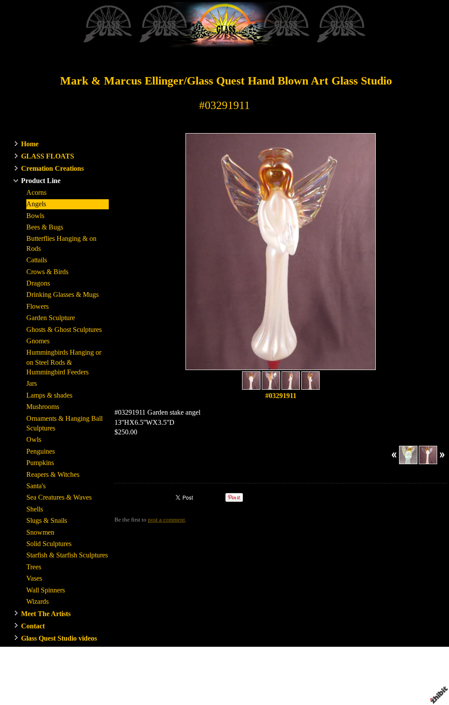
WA (291, 675)
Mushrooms (42, 406)
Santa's (36, 486)
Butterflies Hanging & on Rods (61, 243)
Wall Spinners (45, 590)
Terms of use (320, 683)
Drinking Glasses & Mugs (62, 294)
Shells (34, 509)
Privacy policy (357, 683)
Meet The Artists (46, 613)
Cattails (36, 260)
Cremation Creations (52, 168)
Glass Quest (242, 675)
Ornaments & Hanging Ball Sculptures (64, 423)
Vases (34, 578)
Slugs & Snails (46, 520)
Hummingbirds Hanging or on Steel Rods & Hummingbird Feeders (63, 362)
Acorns (36, 192)
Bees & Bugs (44, 227)
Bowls (35, 215)
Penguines (40, 451)
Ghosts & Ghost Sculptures (64, 329)
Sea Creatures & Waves (59, 497)
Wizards (37, 601)
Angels (36, 204)
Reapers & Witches (52, 474)
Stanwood (273, 675)
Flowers (37, 306)
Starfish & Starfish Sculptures (67, 555)
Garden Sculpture (50, 317)
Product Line (41, 180)
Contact (33, 626)
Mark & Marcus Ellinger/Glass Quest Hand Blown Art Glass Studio (226, 80)
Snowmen (40, 532)
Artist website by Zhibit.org (219, 683)
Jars (31, 383)
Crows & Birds (47, 271)
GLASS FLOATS (47, 156)
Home (30, 144)
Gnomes (38, 341)
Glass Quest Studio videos (59, 638)
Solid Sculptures (48, 543)
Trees (33, 567)
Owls (33, 439)
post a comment (166, 520)
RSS (119, 698)
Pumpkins (40, 462)
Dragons (38, 283)
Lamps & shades (49, 395)
